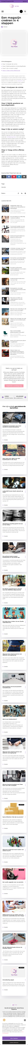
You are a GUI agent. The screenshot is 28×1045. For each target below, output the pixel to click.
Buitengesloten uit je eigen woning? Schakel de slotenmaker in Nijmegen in (18, 290)
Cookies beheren (14, 1042)
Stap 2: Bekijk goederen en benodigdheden (14, 66)
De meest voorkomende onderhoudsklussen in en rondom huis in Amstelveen (18, 269)
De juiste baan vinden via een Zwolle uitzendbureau (13, 622)
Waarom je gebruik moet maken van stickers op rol (13, 850)
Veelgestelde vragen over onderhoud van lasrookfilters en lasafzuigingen (17, 207)
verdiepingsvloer (11, 137)
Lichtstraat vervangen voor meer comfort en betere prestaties (12, 426)
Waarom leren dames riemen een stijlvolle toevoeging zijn (12, 654)
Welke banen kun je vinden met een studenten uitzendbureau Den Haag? (13, 915)
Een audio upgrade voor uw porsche (13, 882)
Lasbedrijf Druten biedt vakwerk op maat (13, 491)
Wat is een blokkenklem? (10, 719)
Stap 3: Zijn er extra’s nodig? (10, 68)
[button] (25, 1020)
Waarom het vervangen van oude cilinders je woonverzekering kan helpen (18, 320)
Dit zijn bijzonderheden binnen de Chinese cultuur (12, 948)
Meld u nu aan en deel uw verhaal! (14, 369)
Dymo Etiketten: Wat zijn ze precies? (13, 817)
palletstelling (20, 80)
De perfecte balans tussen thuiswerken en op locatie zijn (11, 557)
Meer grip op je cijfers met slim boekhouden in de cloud (11, 459)
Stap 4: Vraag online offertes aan (11, 70)
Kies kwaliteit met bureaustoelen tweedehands (12, 687)
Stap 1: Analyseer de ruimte (9, 64)
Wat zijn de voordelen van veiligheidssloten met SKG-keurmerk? (16, 299)
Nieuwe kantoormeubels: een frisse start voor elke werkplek (13, 785)
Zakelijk (5, 27)
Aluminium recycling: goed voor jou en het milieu (13, 524)
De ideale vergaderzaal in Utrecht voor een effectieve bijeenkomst (12, 589)
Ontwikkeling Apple (8, 980)
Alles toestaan (14, 1038)
